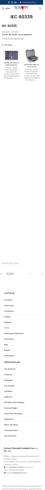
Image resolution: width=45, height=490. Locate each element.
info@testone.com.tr (19, 473)
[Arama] (40, 8)
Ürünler (15, 32)
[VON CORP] (12, 274)
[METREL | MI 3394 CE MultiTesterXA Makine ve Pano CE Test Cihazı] (11, 55)
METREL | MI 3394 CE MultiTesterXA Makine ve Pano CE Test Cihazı (11, 66)
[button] (42, 273)
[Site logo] (21, 8)
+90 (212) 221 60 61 (29, 2)
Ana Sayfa (6, 32)
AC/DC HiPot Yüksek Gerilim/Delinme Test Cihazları (11, 76)
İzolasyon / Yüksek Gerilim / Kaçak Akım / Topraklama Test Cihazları (11, 71)
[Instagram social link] (12, 2)
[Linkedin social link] (15, 2)
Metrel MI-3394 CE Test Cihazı (31, 66)
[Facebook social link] (8, 2)
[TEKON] (31, 274)
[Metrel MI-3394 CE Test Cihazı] (31, 55)
